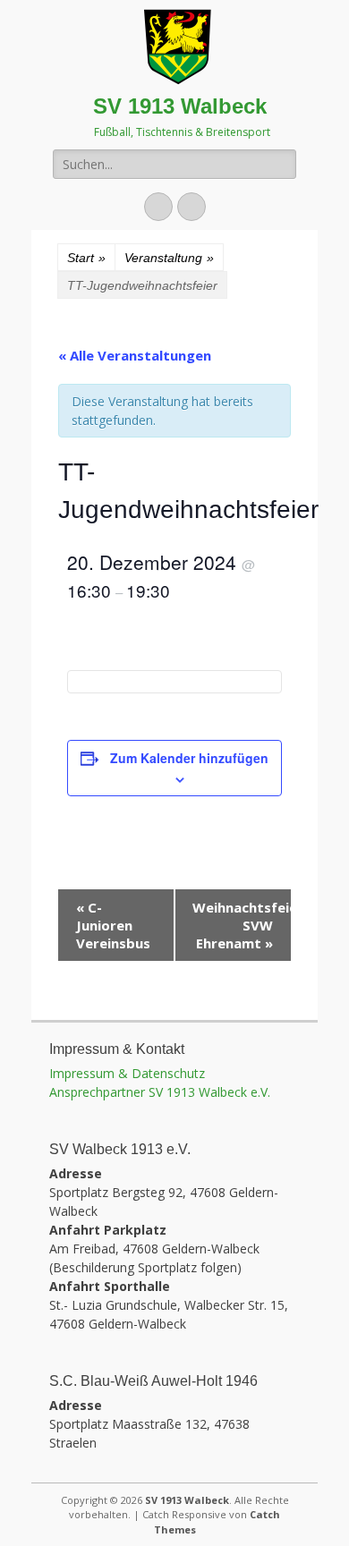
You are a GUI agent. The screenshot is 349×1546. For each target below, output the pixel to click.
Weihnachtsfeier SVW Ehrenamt (241, 925)
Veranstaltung (169, 258)
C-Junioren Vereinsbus (113, 925)
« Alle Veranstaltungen (134, 355)
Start (86, 258)
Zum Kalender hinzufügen (189, 758)
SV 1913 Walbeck (180, 106)
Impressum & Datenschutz (127, 1073)
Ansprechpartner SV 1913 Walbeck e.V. (159, 1091)
